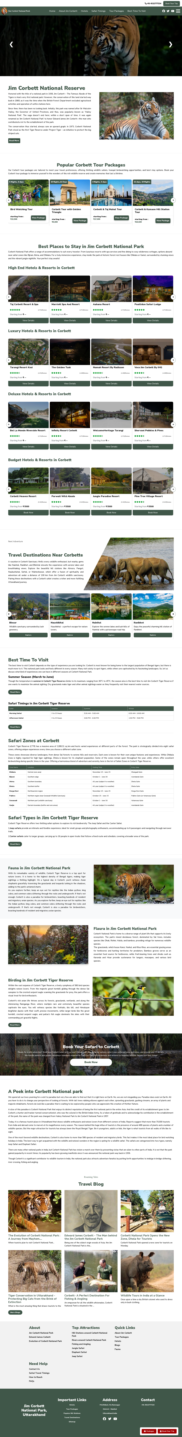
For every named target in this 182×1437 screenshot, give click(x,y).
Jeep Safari (77, 1356)
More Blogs (15, 1312)
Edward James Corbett (40, 1337)
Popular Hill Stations (72, 1413)
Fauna (117, 1349)
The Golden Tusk (61, 367)
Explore (28, 635)
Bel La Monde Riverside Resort (27, 430)
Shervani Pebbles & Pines (148, 430)
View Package (38, 218)
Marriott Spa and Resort (66, 304)
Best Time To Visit (136, 10)
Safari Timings (99, 10)
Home (52, 10)
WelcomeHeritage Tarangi (108, 430)
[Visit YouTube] (172, 11)
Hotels (84, 10)
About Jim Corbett (68, 10)
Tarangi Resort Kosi (21, 367)
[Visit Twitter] (168, 11)
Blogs (117, 1345)
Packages (150, 1431)
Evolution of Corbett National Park (45, 1341)
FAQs (31, 1381)
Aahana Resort (101, 304)
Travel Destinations (72, 1417)
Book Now (28, 512)
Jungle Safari (78, 1348)
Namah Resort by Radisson (108, 367)
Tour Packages (116, 10)
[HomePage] (4, 11)
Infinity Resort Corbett (64, 430)
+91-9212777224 (147, 1405)
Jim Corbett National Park (41, 1333)
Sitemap (72, 1422)
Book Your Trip (171, 3)
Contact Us (34, 1369)
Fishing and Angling (81, 1344)
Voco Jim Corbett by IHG (148, 367)
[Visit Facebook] (163, 11)
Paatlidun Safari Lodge (147, 304)
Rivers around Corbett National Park (89, 1340)
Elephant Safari (79, 1352)
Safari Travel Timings (39, 1373)
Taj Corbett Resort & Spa (24, 304)
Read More (14, 140)
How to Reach (35, 1377)
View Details (28, 320)
